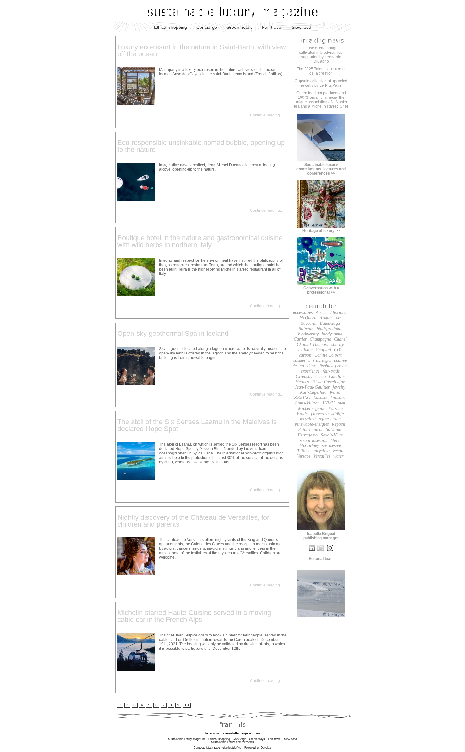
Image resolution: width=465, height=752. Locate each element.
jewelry (339, 387)
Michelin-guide (311, 408)
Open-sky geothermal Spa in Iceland (172, 333)
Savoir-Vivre (332, 435)
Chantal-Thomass (312, 344)
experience (310, 371)
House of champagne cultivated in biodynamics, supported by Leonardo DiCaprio (321, 55)
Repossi (338, 424)
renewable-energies (312, 424)
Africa (321, 312)
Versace (303, 456)
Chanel (340, 339)
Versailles (321, 456)
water (338, 456)
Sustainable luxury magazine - (188, 739)
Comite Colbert (328, 355)
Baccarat (309, 323)
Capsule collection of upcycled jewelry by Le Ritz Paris (321, 83)
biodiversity (308, 334)
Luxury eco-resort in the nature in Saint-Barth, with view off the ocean (201, 50)
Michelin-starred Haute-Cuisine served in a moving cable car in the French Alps (194, 616)
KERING (302, 397)
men (341, 403)
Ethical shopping (170, 27)
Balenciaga (330, 323)
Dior (311, 365)
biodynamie (332, 334)
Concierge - (240, 739)
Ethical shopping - (220, 739)
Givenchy (304, 376)
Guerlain (337, 376)
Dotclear (266, 747)
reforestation (330, 419)
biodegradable (329, 328)
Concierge (206, 27)
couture (340, 360)
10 (186, 705)
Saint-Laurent (310, 429)
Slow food (301, 27)
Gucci (320, 376)
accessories (303, 312)
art (338, 318)
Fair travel (272, 27)
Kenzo (335, 392)
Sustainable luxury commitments (232, 741)
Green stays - (258, 739)
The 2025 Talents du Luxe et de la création (321, 71)
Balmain (305, 328)
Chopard (323, 350)
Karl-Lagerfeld (313, 392)
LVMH (329, 403)
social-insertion (313, 440)
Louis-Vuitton (307, 403)
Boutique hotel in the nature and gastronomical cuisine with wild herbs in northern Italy (199, 241)
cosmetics (301, 360)
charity (337, 344)
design (298, 365)
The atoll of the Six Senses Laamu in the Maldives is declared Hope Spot (197, 425)
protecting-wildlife (327, 413)
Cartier (300, 339)
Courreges (322, 360)
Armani (326, 318)
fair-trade (331, 371)
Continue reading (265, 115)
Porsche (335, 408)
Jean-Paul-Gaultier (312, 387)
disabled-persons (333, 365)
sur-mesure (331, 445)
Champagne (320, 339)
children (305, 350)
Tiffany (303, 450)
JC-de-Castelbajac (328, 381)
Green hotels (239, 27)
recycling (308, 419)
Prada (302, 413)
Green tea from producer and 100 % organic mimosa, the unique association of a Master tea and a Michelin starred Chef (321, 100)
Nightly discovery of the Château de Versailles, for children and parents (193, 520)
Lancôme (338, 397)
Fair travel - (275, 739)
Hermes (302, 381)
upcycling (321, 450)
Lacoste (320, 397)
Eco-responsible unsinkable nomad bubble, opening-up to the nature (201, 146)
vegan (338, 450)
